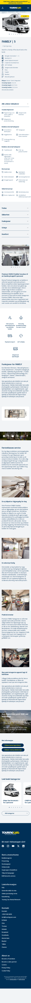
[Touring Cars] (10, 833)
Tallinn (4, 944)
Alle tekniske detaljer (8, 89)
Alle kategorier (9, 813)
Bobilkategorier (7, 858)
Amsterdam (5, 938)
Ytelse (4, 208)
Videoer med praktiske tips (13, 750)
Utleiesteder (6, 867)
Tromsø (4, 926)
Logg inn (2, 7)
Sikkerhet (5, 214)
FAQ (3, 888)
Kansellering (5, 897)
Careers (4, 965)
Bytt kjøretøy (7, 46)
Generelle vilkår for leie (9, 891)
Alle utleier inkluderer (10, 104)
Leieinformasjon (9, 884)
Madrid (4, 941)
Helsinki (4, 929)
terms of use (22, 979)
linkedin (23, 846)
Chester (4, 947)
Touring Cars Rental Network (11, 900)
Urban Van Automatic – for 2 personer (11, 801)
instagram (8, 846)
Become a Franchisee (8, 959)
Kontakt (5, 908)
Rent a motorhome (10, 854)
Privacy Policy (6, 968)
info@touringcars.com (9, 917)
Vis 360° (25, 16)
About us (6, 955)
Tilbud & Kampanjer (8, 873)
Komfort (5, 234)
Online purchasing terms (9, 894)
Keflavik (4, 920)
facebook (3, 846)
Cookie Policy (6, 971)
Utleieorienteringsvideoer (12, 745)
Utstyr (4, 227)
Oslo (3, 923)
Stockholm (5, 935)
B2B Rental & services (8, 876)
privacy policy (13, 979)
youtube (13, 846)
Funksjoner (6, 221)
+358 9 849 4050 (7, 914)
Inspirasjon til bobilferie (9, 870)
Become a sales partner (9, 962)
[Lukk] (29, 2)
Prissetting (5, 861)
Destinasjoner (6, 864)
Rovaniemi (5, 932)
